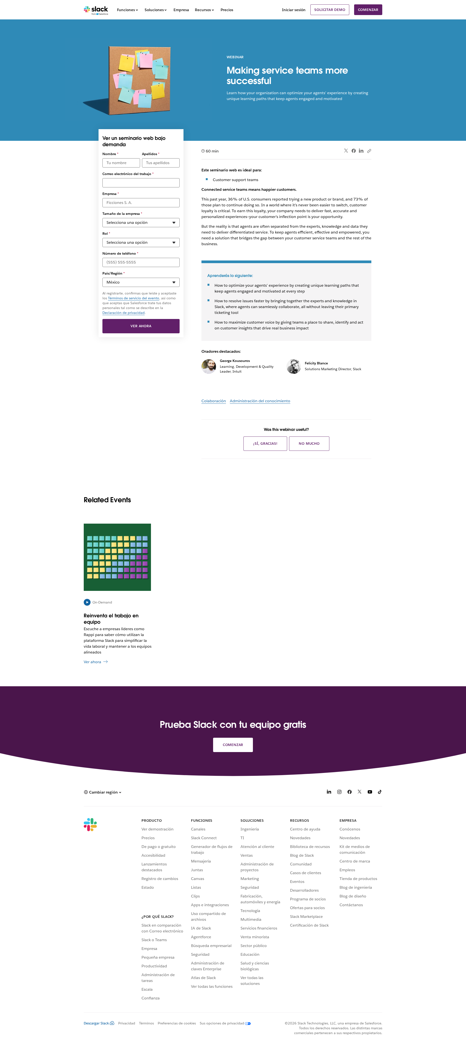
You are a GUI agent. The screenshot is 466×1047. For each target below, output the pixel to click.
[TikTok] (380, 792)
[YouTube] (370, 792)
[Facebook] (353, 151)
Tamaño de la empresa (122, 213)
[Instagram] (339, 792)
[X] (360, 792)
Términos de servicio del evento (133, 298)
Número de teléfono (120, 253)
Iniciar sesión (294, 10)
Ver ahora (141, 326)
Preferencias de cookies (177, 1023)
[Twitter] (346, 151)
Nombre (110, 154)
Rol (106, 233)
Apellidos (150, 154)
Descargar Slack (96, 1023)
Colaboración (213, 400)
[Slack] (96, 9)
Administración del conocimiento (260, 400)
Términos (146, 1023)
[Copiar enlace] (369, 151)
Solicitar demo (329, 10)
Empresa (110, 194)
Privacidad (126, 1023)
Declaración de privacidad (123, 312)
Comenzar (368, 10)
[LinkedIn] (361, 151)
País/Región (113, 273)
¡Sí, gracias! (265, 443)
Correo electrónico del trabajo (128, 174)
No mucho (309, 443)
